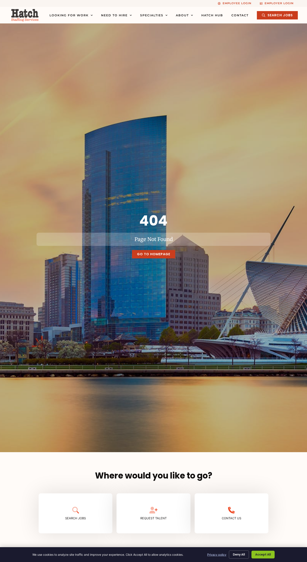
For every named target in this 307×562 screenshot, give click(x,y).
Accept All (263, 554)
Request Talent (153, 518)
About (182, 15)
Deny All (239, 554)
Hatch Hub (212, 15)
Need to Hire (114, 15)
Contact (240, 15)
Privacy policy (216, 554)
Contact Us (231, 518)
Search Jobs (75, 518)
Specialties (151, 15)
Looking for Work (69, 15)
